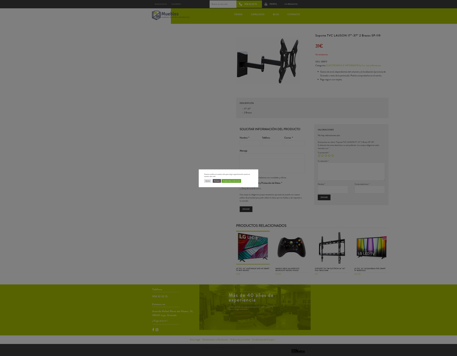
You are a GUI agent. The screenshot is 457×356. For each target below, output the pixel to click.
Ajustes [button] (208, 181)
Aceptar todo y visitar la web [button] (231, 181)
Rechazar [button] (217, 181)
